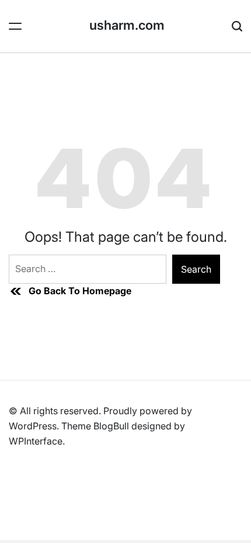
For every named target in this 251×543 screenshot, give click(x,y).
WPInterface (35, 441)
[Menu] (15, 26)
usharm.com (127, 25)
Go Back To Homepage (80, 291)
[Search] (237, 26)
